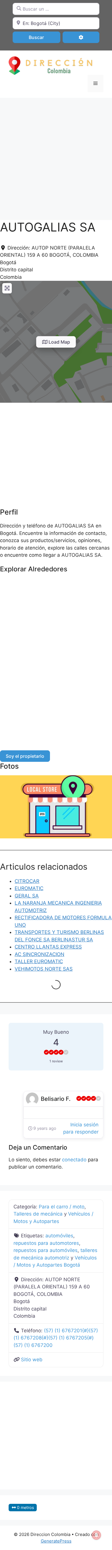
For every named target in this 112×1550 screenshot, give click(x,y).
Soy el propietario (25, 756)
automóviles (59, 1236)
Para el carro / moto (61, 1207)
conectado (74, 1159)
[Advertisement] (56, 156)
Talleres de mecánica (38, 1214)
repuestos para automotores (46, 1243)
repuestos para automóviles (45, 1250)
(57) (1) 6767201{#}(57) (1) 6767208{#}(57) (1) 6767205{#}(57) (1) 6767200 (55, 1338)
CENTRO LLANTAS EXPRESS (48, 947)
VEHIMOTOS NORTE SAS (44, 969)
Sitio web (32, 1359)
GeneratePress (56, 1541)
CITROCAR (27, 881)
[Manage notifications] (96, 1535)
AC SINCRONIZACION (39, 954)
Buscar (44, 37)
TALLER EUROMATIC (39, 961)
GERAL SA (27, 896)
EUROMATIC (29, 888)
